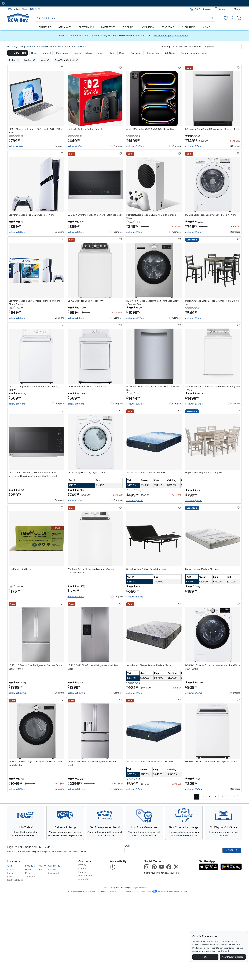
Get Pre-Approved (203, 9)
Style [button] (111, 53)
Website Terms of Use (91, 891)
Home (64, 891)
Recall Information (75, 891)
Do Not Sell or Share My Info (168, 891)
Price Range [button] (62, 53)
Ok (205, 956)
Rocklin (52, 869)
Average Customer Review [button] (194, 53)
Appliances (64, 27)
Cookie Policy (146, 891)
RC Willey (12, 46)
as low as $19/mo (134, 693)
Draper (10, 869)
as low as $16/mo (17, 146)
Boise (41, 869)
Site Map (184, 891)
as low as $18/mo (17, 232)
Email (127, 845)
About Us (83, 879)
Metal (61, 46)
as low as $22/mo (135, 318)
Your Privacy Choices (232, 956)
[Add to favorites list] (62, 67)
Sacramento (54, 873)
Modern (31, 46)
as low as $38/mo (17, 692)
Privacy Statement (116, 891)
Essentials (168, 27)
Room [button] (122, 53)
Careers (82, 868)
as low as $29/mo (135, 403)
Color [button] (100, 53)
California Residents (131, 891)
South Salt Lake (15, 880)
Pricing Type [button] (153, 53)
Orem (10, 876)
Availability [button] (136, 53)
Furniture (45, 27)
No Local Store (20, 9)
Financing (83, 872)
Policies (104, 891)
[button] (26, 3)
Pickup (22, 46)
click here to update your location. (171, 35)
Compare (59, 146)
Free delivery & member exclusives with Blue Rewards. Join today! (124, 3)
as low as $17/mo (193, 789)
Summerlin (30, 876)
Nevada (30, 865)
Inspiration (147, 27)
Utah (10, 865)
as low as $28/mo (76, 692)
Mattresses (108, 27)
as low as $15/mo (76, 146)
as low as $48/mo (76, 789)
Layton (10, 873)
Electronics (86, 27)
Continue (231, 850)
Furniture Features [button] (83, 53)
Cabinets (52, 46)
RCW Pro (82, 865)
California (54, 865)
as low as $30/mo (135, 146)
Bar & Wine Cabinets (75, 46)
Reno (28, 873)
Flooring (127, 27)
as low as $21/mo (17, 789)
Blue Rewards (85, 875)
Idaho (42, 865)
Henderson (30, 869)
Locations (13, 861)
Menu (237, 9)
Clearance (188, 27)
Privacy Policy (227, 951)
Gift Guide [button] (170, 53)
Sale (207, 27)
